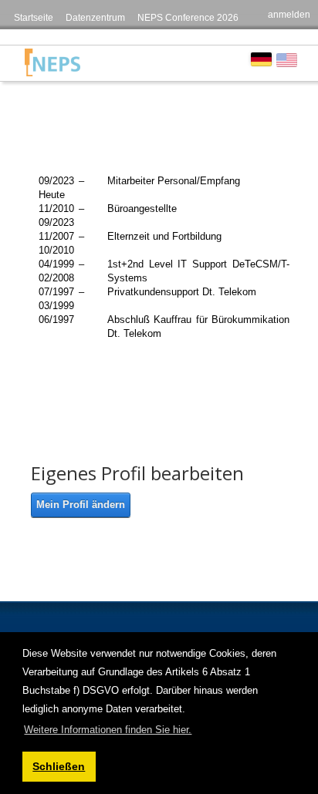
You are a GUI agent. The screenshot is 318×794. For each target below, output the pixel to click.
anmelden (289, 14)
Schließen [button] (58, 766)
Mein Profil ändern (80, 504)
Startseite (33, 17)
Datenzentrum (95, 17)
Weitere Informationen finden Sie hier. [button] (107, 729)
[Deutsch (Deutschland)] (261, 59)
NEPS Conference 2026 (187, 17)
